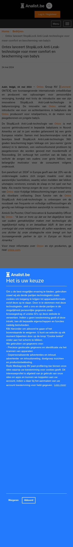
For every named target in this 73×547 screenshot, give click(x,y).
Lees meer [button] (60, 384)
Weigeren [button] (13, 500)
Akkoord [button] (28, 500)
